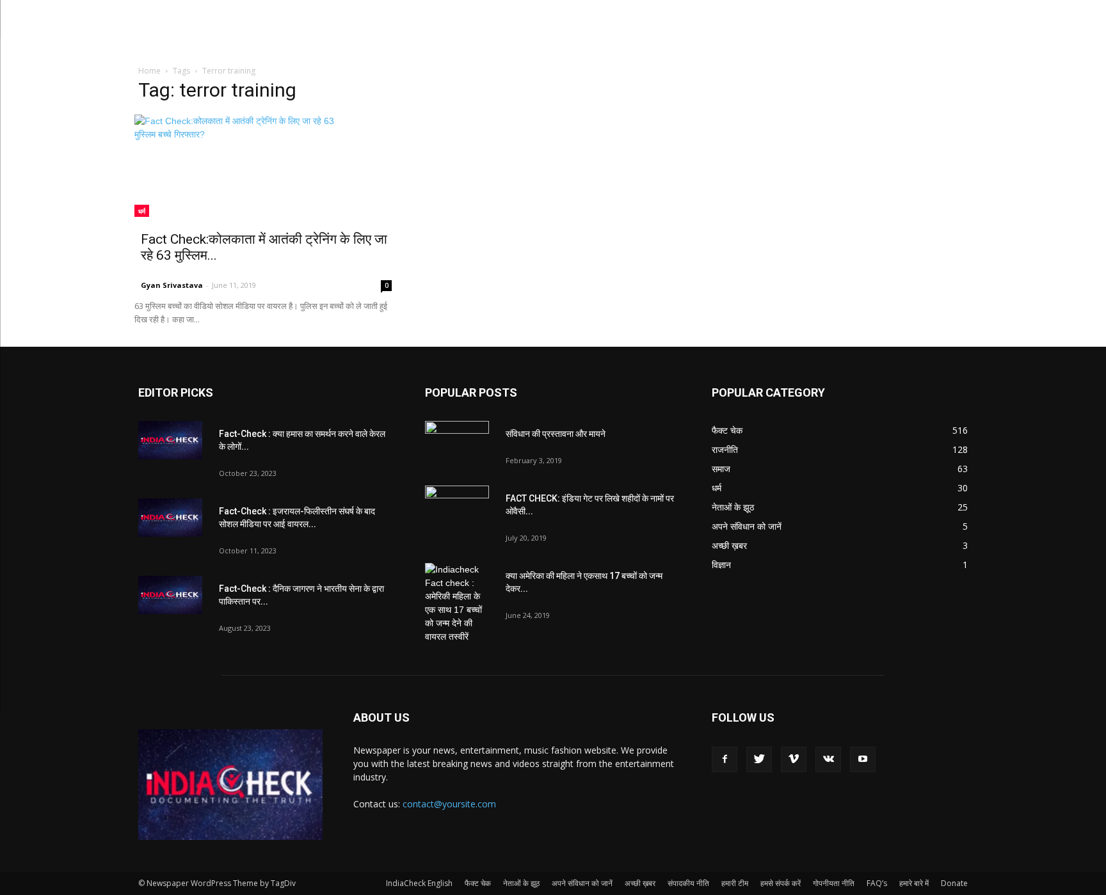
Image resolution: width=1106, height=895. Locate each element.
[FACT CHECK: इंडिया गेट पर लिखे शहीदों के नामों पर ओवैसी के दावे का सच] (457, 508)
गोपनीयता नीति (833, 883)
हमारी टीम (734, 883)
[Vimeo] (793, 759)
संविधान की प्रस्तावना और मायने (555, 434)
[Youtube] (863, 759)
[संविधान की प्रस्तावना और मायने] (457, 443)
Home (149, 70)
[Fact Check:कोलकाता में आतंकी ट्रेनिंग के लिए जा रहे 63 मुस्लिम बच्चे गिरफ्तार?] (266, 166)
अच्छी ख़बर (640, 883)
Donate (954, 883)
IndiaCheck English (419, 883)
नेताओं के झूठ (521, 883)
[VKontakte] (828, 759)
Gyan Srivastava (172, 285)
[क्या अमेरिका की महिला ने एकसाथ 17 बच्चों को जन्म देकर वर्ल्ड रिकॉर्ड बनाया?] (457, 603)
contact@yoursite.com (449, 804)
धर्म (141, 211)
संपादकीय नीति (688, 883)
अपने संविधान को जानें (582, 883)
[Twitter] (759, 759)
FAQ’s (877, 883)
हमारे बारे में (914, 883)
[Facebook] (724, 759)
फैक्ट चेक (478, 883)
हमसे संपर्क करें (780, 883)
